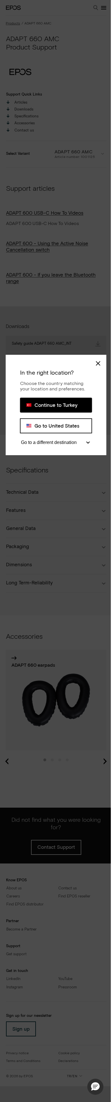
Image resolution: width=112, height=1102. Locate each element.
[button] (95, 1087)
